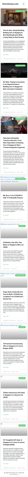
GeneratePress (14, 474)
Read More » (6, 54)
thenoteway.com (10, 4)
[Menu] (23, 4)
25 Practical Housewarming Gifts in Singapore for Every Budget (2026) (13, 346)
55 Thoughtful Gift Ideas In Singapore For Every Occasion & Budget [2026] (14, 442)
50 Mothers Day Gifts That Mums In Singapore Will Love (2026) (13, 245)
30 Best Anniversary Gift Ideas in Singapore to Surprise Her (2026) (14, 395)
